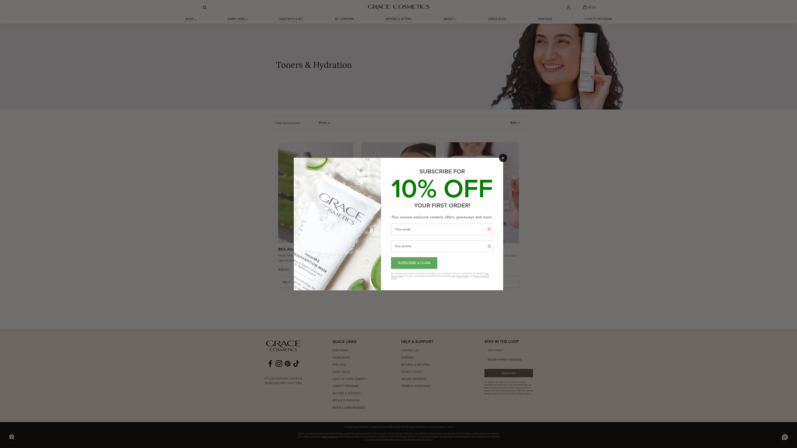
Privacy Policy (462, 276)
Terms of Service (481, 276)
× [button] (503, 158)
